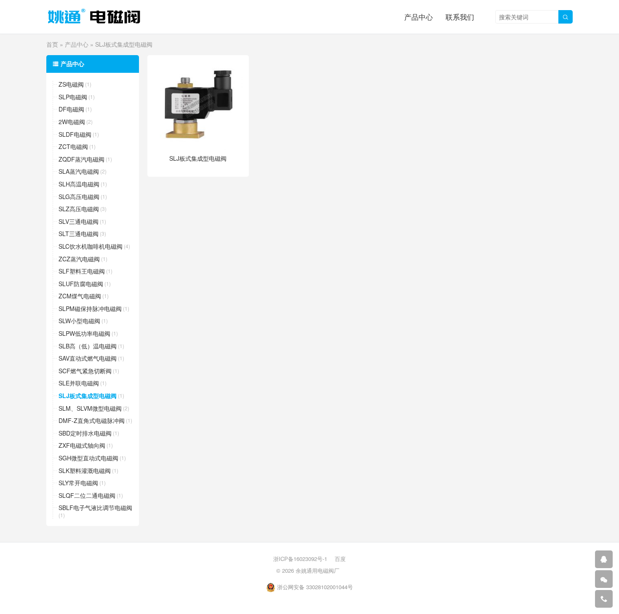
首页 (52, 44)
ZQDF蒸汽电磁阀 (81, 159)
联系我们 (460, 16)
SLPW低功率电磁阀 (84, 334)
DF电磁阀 (71, 109)
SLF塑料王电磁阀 (82, 271)
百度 (340, 559)
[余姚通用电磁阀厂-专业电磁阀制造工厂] (94, 16)
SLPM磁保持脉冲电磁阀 (90, 309)
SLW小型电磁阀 (79, 321)
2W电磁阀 (72, 122)
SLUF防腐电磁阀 (81, 284)
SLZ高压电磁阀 (79, 209)
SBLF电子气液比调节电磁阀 (95, 508)
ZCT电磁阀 (73, 147)
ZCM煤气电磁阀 (80, 296)
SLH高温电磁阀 (79, 184)
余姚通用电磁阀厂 (317, 570)
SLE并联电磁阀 (79, 383)
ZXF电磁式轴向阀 (82, 445)
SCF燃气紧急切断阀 (85, 371)
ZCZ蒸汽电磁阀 (79, 259)
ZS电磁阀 (71, 84)
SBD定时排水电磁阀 (85, 433)
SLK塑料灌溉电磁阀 (85, 471)
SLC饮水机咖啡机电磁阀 (91, 246)
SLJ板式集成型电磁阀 (88, 396)
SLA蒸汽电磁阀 (79, 171)
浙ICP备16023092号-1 (300, 559)
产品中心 (418, 16)
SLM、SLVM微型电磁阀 (90, 408)
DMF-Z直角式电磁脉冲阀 (92, 421)
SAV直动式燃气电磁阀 (88, 358)
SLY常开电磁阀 (78, 483)
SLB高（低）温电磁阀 (88, 346)
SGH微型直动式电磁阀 (88, 458)
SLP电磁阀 (73, 97)
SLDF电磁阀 (75, 134)
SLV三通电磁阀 (79, 222)
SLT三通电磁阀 (79, 234)
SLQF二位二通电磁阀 (87, 496)
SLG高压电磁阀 (79, 197)
